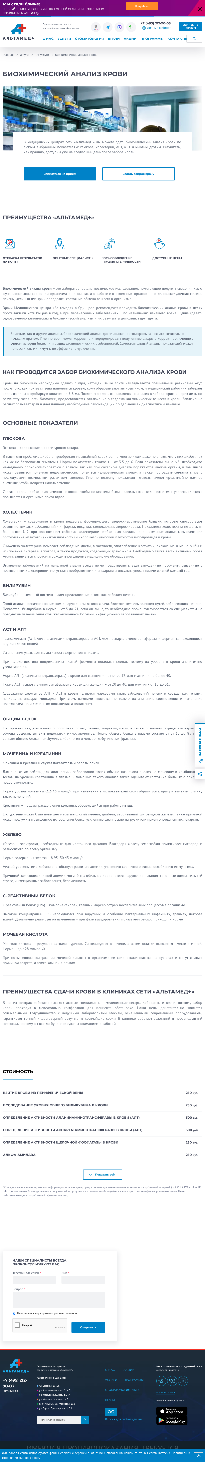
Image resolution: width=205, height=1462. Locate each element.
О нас (48, 39)
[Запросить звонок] (131, 27)
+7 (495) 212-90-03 (156, 23)
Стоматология (89, 39)
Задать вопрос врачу (138, 174)
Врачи (114, 39)
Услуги (64, 39)
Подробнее (142, 6)
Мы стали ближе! (21, 4)
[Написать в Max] (119, 27)
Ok (198, 1455)
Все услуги (42, 55)
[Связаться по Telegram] (108, 27)
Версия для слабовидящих (124, 1419)
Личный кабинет (159, 28)
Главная (8, 55)
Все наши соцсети (165, 1392)
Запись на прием (190, 26)
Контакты (177, 39)
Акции (130, 39)
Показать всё (105, 1174)
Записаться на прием (60, 174)
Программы (152, 39)
